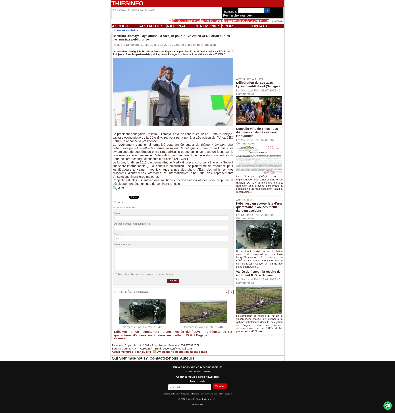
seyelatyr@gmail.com (209, 394)
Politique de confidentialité (190, 394)
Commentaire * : (123, 244)
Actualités (151, 26)
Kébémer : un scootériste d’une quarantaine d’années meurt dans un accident (142, 334)
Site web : (120, 234)
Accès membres (122, 351)
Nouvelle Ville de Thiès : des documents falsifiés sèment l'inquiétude (257, 132)
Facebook (189, 371)
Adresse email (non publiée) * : (132, 223)
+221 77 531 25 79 (225, 394)
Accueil (120, 26)
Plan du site (143, 351)
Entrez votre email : (197, 381)
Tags (204, 351)
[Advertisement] (261, 52)
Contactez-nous (164, 358)
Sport (228, 26)
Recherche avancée (237, 15)
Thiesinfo (127, 3)
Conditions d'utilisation (171, 394)
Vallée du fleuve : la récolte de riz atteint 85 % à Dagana (203, 333)
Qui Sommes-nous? (130, 358)
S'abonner (220, 386)
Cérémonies (207, 26)
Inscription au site (186, 351)
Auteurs (187, 358)
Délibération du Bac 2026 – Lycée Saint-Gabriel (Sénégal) (258, 84)
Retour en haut (197, 404)
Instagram (206, 371)
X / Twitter (198, 371)
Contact (258, 26)
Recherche (230, 12)
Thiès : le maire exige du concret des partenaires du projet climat (203, 20)
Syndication (164, 351)
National (176, 26)
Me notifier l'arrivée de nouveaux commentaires (145, 274)
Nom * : (118, 213)
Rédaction (209, 44)
